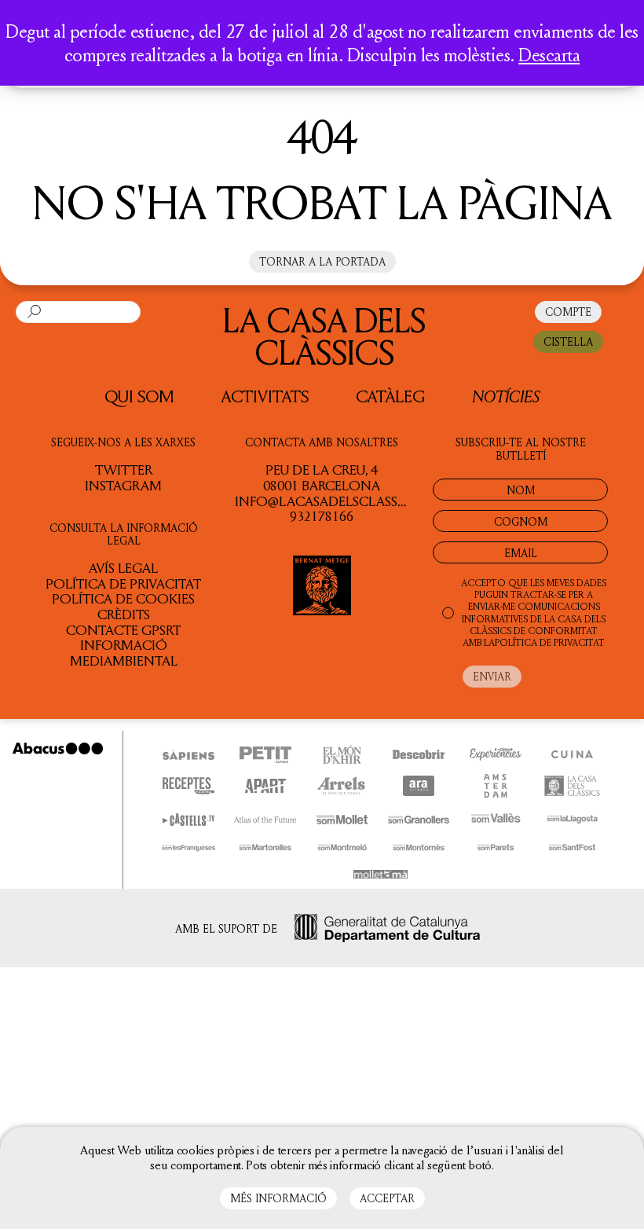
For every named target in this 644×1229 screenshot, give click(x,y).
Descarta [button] (549, 54)
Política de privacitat (123, 583)
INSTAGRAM (123, 484)
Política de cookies (123, 598)
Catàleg (390, 396)
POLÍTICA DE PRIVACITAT (550, 642)
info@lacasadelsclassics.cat (340, 500)
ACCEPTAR (387, 1197)
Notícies (506, 395)
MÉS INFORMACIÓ (278, 1197)
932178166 (321, 515)
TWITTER (123, 469)
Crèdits (123, 613)
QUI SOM (139, 396)
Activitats (265, 396)
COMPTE (568, 311)
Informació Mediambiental (123, 652)
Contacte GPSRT (123, 629)
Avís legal (123, 567)
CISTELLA (568, 341)
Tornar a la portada (322, 261)
